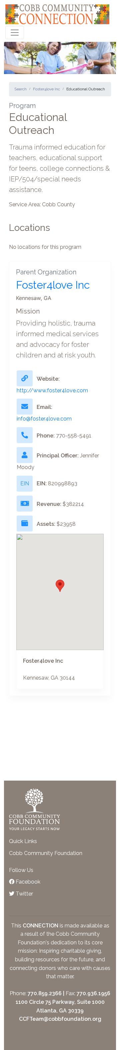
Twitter (23, 894)
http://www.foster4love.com (52, 390)
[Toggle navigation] (14, 32)
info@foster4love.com (44, 419)
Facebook (27, 882)
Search (20, 89)
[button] (60, 586)
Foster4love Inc (46, 89)
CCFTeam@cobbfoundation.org (60, 1019)
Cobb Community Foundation (45, 853)
